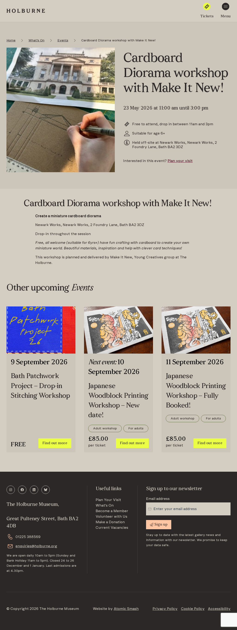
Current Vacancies (112, 527)
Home (11, 40)
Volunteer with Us (111, 516)
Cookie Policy (193, 609)
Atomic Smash (126, 609)
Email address (158, 499)
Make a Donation (110, 522)
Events (62, 40)
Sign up (161, 524)
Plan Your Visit (108, 500)
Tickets (207, 16)
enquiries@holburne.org (36, 546)
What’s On (36, 40)
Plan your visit (180, 161)
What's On (105, 505)
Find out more (54, 443)
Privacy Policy (165, 609)
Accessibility (219, 609)
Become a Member (112, 511)
